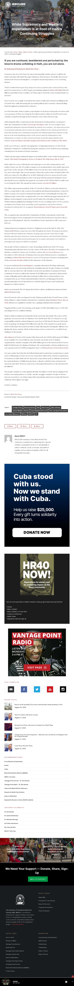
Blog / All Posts (43, 954)
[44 (11, 231)
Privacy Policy (10, 971)
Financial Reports (44, 911)
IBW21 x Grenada (9, 777)
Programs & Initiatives (46, 907)
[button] (68, 5)
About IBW (42, 897)
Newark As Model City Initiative (14, 792)
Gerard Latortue (29, 407)
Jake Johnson (9, 337)
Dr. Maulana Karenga (11, 819)
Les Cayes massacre (12, 414)
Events (6, 765)
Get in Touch (10, 937)
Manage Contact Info (12, 954)
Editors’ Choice (43, 951)
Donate (9, 607)
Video (6, 769)
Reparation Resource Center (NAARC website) (18, 800)
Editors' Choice (37, 19)
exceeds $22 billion (49, 183)
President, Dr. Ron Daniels (47, 901)
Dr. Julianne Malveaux (11, 815)
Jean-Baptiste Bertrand (39, 410)
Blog (20, 52)
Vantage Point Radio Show (14, 961)
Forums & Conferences (14, 614)
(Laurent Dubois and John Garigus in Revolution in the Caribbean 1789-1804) (39, 141)
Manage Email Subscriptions (15, 951)
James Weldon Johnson (20, 410)
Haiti (38, 407)
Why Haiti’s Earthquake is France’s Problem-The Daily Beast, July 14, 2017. (37, 159)
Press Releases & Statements (13, 761)
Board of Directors (44, 904)
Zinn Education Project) (23, 257)
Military (23, 414)
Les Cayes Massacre (53, 252)
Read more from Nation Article (56, 348)
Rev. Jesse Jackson (10, 827)
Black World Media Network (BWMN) (16, 773)
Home (15, 52)
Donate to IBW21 (11, 941)
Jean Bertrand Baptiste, (24, 265)
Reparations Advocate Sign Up (16, 619)
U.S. (36, 414)
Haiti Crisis (45, 407)
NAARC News (11, 616)
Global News (43, 944)
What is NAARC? (12, 609)
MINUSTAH (9, 292)
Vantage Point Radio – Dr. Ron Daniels (16, 784)
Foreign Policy (17, 407)
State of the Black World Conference (15, 788)
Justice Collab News (10, 796)
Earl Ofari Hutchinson (11, 823)
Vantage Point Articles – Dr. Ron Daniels (16, 781)
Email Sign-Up (10, 947)
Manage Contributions (13, 944)
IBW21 (30, 39)
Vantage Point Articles (13, 964)
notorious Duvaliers (16, 260)
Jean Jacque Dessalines (35, 125)
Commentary (43, 947)
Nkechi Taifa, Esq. (10, 831)
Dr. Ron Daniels (9, 812)
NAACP (30, 414)
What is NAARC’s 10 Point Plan (16, 612)
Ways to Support (38, 879)
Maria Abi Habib (56, 90)
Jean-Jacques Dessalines (58, 410)
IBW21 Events (43, 941)
